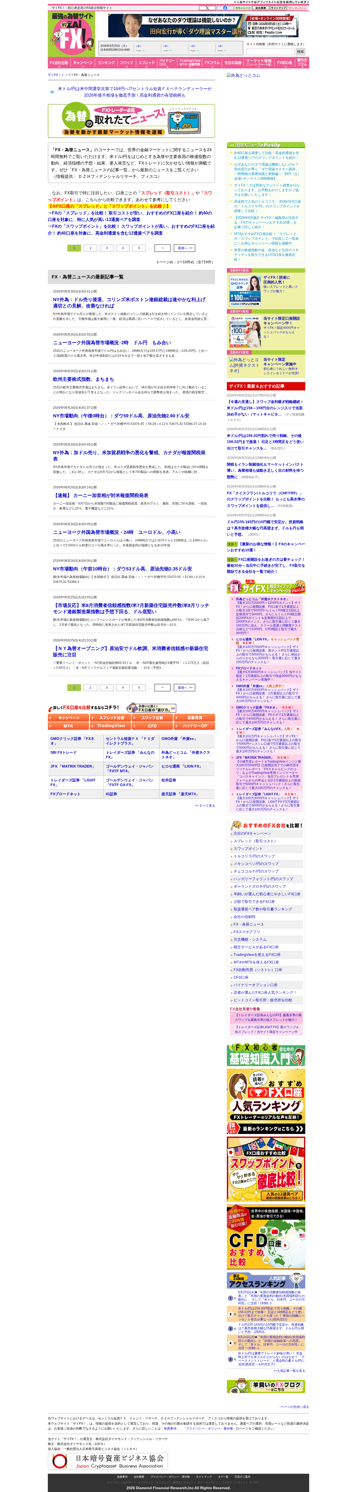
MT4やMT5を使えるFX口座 (256, 962)
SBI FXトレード (63, 752)
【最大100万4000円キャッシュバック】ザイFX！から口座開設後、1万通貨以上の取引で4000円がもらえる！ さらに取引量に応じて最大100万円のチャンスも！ (268, 693)
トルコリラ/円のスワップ (254, 856)
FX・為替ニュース (249, 924)
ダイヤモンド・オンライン (153, 1482)
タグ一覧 (223, 1476)
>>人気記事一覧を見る (289, 1371)
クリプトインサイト (233, 1482)
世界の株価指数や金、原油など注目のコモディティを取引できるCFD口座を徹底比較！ (266, 254)
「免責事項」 (170, 1428)
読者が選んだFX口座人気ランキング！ (265, 992)
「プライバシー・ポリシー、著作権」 (209, 1428)
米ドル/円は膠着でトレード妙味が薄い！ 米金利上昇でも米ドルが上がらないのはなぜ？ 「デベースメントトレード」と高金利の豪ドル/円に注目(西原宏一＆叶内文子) (271, 1358)
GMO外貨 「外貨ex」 (180, 738)
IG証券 (111, 794)
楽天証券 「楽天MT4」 (180, 794)
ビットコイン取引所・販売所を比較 (263, 1000)
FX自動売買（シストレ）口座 (258, 970)
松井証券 (169, 780)
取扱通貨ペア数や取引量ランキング (263, 909)
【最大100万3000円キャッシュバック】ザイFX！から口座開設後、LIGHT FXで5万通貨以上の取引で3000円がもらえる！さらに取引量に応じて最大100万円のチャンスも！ (268, 801)
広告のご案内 (242, 1476)
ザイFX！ (254, 1482)
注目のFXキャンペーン (252, 833)
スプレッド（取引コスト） (256, 841)
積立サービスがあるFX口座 (256, 947)
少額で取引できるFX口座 (254, 901)
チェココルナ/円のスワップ (256, 871)
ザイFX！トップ (59, 75)
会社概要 (139, 1476)
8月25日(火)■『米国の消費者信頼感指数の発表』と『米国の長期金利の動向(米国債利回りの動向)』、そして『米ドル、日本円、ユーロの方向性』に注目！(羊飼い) (271, 1297)
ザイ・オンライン (207, 1482)
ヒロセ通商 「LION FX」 (182, 766)
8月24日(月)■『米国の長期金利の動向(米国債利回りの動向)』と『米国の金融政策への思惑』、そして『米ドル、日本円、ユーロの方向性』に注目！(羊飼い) (271, 1342)
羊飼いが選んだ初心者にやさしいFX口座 (267, 894)
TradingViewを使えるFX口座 (257, 954)
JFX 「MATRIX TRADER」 (73, 766)
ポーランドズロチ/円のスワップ (260, 886)
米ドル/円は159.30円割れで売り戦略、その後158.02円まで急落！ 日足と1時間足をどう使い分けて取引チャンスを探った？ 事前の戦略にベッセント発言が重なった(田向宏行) (271, 1314)
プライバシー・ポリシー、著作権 (170, 1476)
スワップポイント (248, 848)
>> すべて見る (205, 806)
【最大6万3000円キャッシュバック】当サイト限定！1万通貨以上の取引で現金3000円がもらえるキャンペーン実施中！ (269, 673)
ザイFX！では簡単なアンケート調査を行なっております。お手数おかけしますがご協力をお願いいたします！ (267, 190)
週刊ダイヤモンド (183, 1482)
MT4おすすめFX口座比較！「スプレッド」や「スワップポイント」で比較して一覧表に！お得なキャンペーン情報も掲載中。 (267, 238)
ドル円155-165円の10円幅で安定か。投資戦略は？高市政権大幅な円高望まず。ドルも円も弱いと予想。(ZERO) (271, 1328)
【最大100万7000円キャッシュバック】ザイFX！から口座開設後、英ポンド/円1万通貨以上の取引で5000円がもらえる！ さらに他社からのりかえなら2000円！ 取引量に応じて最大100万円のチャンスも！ (268, 650)
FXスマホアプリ (247, 932)
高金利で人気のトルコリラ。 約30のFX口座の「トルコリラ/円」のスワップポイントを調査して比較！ (267, 206)
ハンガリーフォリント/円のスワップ (263, 879)
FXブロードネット (65, 794)
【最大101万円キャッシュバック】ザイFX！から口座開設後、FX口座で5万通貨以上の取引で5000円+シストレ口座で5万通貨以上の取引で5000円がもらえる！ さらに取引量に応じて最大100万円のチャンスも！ (268, 740)
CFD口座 (241, 977)
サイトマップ (204, 1476)
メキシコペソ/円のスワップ (256, 864)
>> (185, 248)
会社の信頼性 (245, 917)
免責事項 (122, 1476)
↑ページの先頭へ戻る (294, 1407)
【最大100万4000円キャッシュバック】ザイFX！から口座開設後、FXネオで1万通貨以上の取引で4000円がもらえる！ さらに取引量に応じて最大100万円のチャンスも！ (268, 715)
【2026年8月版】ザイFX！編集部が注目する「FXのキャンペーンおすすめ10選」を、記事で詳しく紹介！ (267, 222)
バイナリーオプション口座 (256, 985)
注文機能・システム (250, 939)
